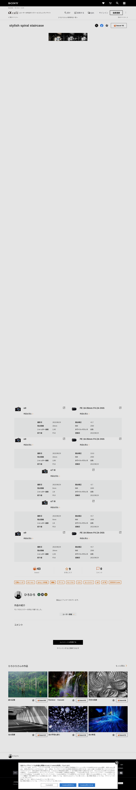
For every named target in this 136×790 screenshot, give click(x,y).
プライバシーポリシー (46, 781)
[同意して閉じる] (116, 762)
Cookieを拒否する (68, 785)
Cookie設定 (49, 785)
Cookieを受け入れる (86, 785)
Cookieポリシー (40, 779)
